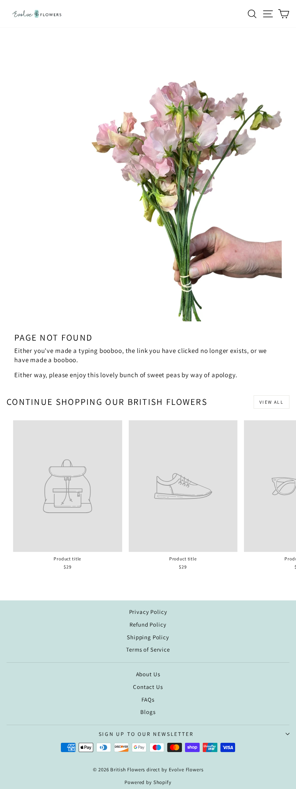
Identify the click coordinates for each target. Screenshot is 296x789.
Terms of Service (148, 649)
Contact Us (148, 686)
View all (271, 402)
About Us (148, 674)
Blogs (147, 711)
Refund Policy (148, 624)
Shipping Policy (148, 637)
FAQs (147, 699)
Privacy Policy (148, 611)
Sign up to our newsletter (146, 733)
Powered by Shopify (147, 782)
